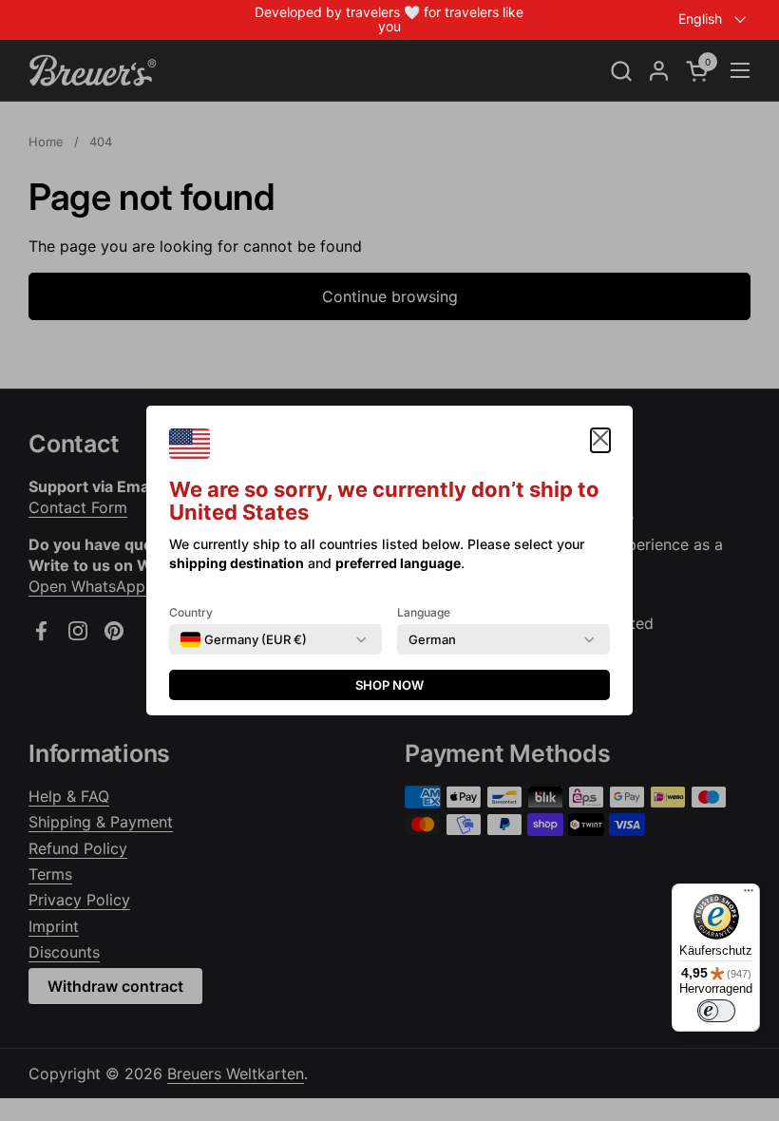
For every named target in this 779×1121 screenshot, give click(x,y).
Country (191, 612)
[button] (600, 440)
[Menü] (748, 895)
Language (423, 612)
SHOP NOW (389, 685)
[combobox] (243, 639)
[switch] (716, 1010)
